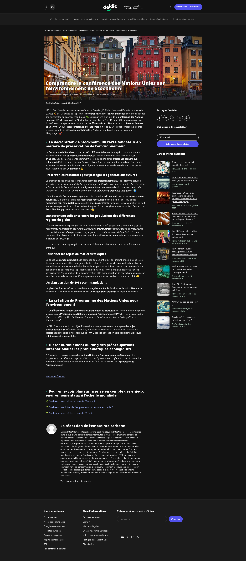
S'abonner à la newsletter (178, 144)
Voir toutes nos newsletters (95, 535)
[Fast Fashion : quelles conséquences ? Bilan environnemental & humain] (163, 253)
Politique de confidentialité (95, 540)
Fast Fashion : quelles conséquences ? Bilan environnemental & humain (184, 252)
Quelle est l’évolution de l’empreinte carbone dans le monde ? (81, 407)
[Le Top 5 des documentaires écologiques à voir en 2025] (163, 182)
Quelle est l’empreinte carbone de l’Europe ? (72, 401)
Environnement (62, 19)
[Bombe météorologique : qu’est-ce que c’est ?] (163, 322)
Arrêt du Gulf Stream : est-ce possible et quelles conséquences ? (184, 269)
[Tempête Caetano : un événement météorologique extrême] (163, 289)
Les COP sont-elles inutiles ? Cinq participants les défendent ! (184, 234)
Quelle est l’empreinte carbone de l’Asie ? (70, 413)
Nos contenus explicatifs (55, 549)
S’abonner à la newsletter (188, 7)
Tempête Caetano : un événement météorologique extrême (185, 287)
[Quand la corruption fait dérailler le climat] (163, 167)
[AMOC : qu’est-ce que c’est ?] (163, 306)
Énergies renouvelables (112, 19)
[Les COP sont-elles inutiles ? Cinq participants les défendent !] (163, 236)
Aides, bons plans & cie (85, 19)
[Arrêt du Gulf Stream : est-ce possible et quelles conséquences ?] (163, 271)
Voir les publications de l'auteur (75, 481)
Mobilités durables (136, 19)
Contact (86, 522)
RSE (46, 544)
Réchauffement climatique (59, 77)
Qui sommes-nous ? (92, 517)
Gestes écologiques (159, 19)
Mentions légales (91, 526)
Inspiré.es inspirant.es (183, 19)
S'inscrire (175, 519)
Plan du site (88, 544)
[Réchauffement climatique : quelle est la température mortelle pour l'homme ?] (163, 218)
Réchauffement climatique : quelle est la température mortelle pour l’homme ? (185, 216)
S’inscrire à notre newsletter (96, 531)
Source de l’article (55, 377)
